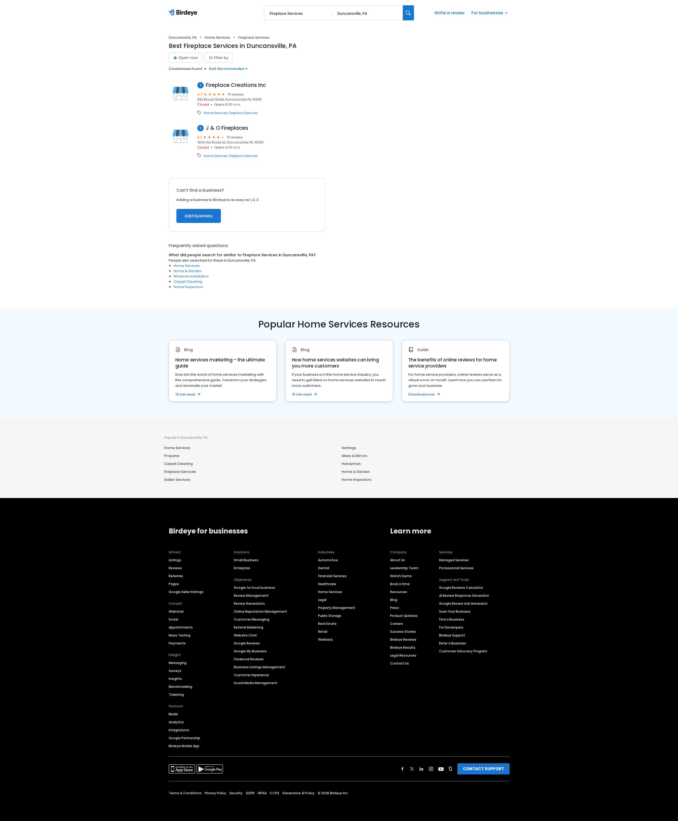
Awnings (349, 447)
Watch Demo (401, 576)
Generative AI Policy (298, 793)
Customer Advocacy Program (463, 651)
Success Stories (403, 631)
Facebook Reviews (249, 659)
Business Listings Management (259, 667)
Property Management (336, 607)
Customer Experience (251, 675)
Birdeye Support (452, 635)
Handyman (351, 463)
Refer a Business (452, 643)
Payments (177, 643)
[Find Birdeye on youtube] (441, 768)
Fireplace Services (243, 113)
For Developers (451, 627)
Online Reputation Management (260, 611)
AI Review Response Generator (464, 595)
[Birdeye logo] (184, 13)
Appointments (181, 627)
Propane (171, 455)
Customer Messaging (251, 619)
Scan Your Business (455, 611)
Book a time (400, 584)
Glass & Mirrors (354, 455)
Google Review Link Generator (463, 603)
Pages (174, 584)
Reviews (175, 568)
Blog (393, 600)
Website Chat (245, 635)
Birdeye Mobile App (184, 746)
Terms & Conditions (185, 793)
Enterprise (242, 568)
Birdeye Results (402, 647)
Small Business (246, 560)
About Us (397, 560)
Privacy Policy (215, 793)
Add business (199, 216)
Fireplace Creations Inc (236, 85)
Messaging (177, 663)
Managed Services (454, 560)
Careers (396, 623)
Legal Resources (403, 655)
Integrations (179, 730)
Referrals (176, 576)
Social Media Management (255, 683)
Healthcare (327, 584)
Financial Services (332, 576)
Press (394, 607)
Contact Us (399, 663)
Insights (175, 678)
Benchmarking (180, 686)
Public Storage (329, 615)
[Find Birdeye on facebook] (402, 768)
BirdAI (173, 714)
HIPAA (262, 793)
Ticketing (176, 694)
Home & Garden (187, 270)
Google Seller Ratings (186, 592)
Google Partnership (184, 738)
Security (236, 793)
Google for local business (254, 587)
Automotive (328, 560)
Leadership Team (404, 568)
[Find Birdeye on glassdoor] (450, 768)
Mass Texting (179, 635)
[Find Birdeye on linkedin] (421, 768)
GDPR (250, 793)
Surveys (175, 671)
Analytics (176, 722)
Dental (323, 568)
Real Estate (327, 623)
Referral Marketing (248, 627)
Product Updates (404, 615)
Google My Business (250, 651)
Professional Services (456, 568)
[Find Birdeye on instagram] (431, 768)
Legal (322, 600)
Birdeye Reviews (403, 639)
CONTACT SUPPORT (483, 768)
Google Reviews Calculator (461, 587)
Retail (322, 631)
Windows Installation (191, 276)
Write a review (449, 13)
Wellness (325, 639)
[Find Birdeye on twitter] (412, 768)
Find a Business (451, 619)
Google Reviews (247, 643)
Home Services (217, 37)
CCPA (274, 793)
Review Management (251, 595)
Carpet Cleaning (187, 281)
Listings (175, 560)
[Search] (408, 12)
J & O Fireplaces (227, 128)
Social (173, 619)
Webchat (176, 611)
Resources (398, 592)
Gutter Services (177, 479)
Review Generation (249, 603)
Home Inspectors (188, 286)
